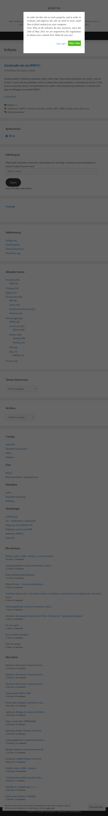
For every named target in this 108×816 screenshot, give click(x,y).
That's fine (74, 43)
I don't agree (61, 44)
